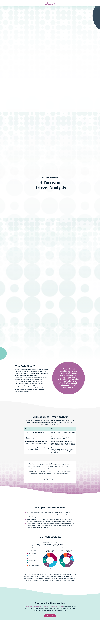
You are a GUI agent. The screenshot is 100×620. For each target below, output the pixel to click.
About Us (39, 3)
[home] (50, 3)
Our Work (61, 3)
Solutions (29, 3)
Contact (71, 3)
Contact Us (50, 616)
